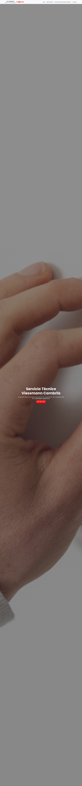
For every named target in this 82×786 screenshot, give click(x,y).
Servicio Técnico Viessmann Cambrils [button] (63, 2)
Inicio (44, 2)
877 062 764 (41, 402)
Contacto (75, 2)
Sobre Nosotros (49, 2)
